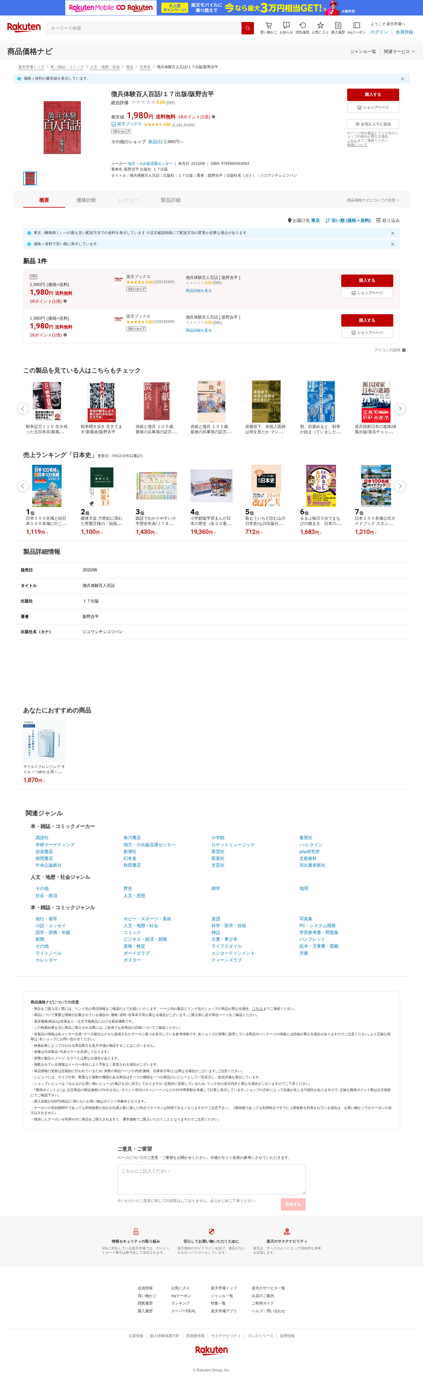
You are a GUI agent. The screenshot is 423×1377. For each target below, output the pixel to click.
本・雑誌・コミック (67, 67)
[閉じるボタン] (403, 79)
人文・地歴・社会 (105, 67)
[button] (286, 28)
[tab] (44, 200)
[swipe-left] (23, 409)
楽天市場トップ (31, 67)
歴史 (129, 67)
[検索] (248, 28)
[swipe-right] (400, 409)
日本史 (145, 67)
